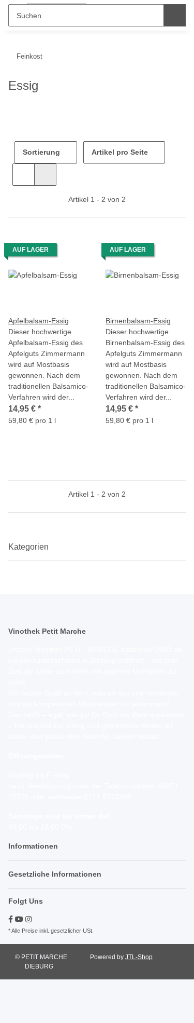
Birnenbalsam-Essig (138, 321)
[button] (23, 174)
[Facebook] (10, 919)
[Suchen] (174, 15)
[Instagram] (28, 919)
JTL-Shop (139, 957)
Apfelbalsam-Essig (38, 321)
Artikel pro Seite (120, 152)
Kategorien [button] (28, 546)
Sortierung (41, 152)
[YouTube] (19, 919)
